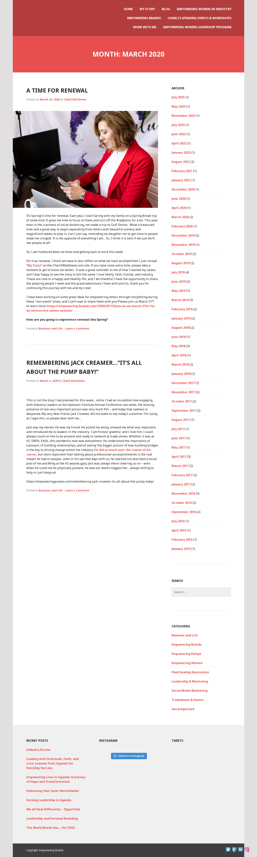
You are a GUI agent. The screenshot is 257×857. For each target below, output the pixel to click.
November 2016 (183, 493)
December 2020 (183, 189)
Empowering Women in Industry (204, 9)
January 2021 (181, 180)
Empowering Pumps (186, 654)
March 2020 (180, 217)
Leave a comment (77, 328)
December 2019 (183, 235)
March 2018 (180, 364)
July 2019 (178, 272)
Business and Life (51, 328)
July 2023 (178, 125)
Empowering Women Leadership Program (197, 27)
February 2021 (182, 171)
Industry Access (38, 750)
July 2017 (178, 429)
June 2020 (179, 199)
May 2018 (179, 346)
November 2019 (183, 245)
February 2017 (182, 475)
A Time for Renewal (57, 90)
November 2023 (183, 116)
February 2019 (182, 309)
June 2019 (179, 281)
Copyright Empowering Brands (45, 850)
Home (128, 9)
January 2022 (181, 152)
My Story (147, 9)
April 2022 (179, 143)
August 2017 (181, 420)
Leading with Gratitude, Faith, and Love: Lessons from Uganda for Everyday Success (52, 763)
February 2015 (182, 539)
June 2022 (179, 134)
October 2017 (182, 401)
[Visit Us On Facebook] (234, 851)
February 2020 (182, 226)
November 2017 (183, 392)
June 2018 (179, 337)
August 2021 (181, 162)
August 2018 (181, 328)
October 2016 (182, 503)
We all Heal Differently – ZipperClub (53, 809)
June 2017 (179, 438)
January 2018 (181, 374)
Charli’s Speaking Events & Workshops (199, 18)
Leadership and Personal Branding (52, 818)
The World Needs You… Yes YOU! (50, 828)
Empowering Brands (144, 18)
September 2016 (184, 512)
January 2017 (181, 484)
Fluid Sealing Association (190, 672)
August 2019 (181, 263)
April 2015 (179, 530)
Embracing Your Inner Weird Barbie (52, 791)
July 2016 (178, 521)
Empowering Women (187, 663)
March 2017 (180, 466)
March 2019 (180, 300)
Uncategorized (183, 709)
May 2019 (179, 291)
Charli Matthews (75, 99)
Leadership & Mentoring (190, 681)
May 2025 (179, 106)
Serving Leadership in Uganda (48, 800)
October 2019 (182, 254)
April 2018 (179, 355)
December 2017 (183, 383)
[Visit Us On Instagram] (247, 851)
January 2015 (181, 549)
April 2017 (179, 457)
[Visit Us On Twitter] (228, 851)
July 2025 (178, 97)
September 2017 (184, 410)
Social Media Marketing (190, 690)
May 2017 (179, 447)
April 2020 (179, 208)
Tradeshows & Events (188, 700)
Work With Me (144, 27)
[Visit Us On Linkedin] (240, 851)
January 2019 (181, 318)
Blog (166, 9)
